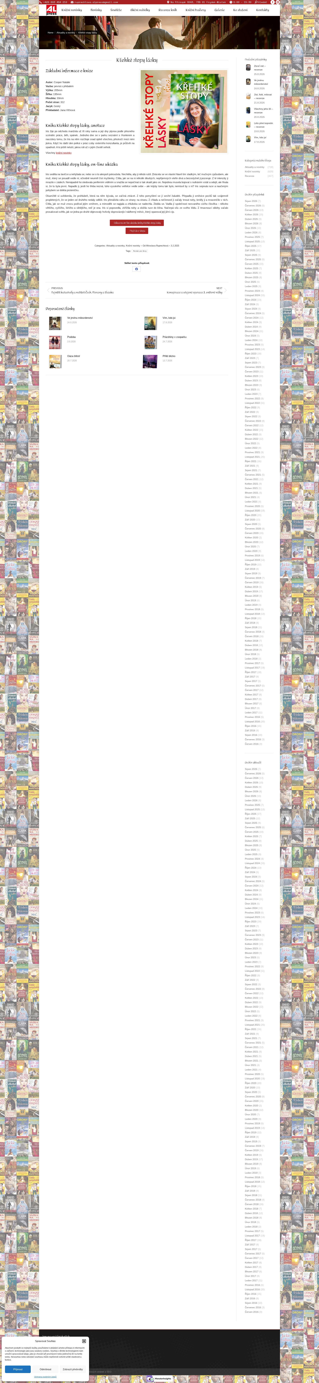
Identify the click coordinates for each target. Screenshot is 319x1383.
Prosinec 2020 (252, 506)
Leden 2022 (251, 447)
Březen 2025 (251, 277)
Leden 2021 (251, 501)
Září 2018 (250, 622)
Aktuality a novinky (115, 245)
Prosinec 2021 (252, 452)
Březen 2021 (251, 492)
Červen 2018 (252, 636)
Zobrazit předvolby (73, 1369)
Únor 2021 (250, 497)
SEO (109, 1372)
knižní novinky (64, 152)
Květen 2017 (251, 694)
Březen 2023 (251, 385)
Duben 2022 (251, 434)
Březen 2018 (251, 649)
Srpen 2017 (251, 681)
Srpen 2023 (251, 362)
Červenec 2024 (253, 313)
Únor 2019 (250, 600)
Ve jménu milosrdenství (80, 317)
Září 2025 (250, 250)
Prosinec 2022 (252, 398)
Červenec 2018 (253, 631)
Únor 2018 (250, 654)
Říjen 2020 (250, 515)
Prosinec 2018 (252, 609)
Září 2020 (250, 519)
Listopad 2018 (252, 613)
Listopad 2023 (252, 349)
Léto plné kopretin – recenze (263, 125)
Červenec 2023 (253, 367)
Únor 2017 (250, 708)
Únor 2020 (250, 546)
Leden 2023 (251, 394)
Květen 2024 (251, 322)
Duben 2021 (251, 488)
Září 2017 (250, 676)
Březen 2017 (251, 703)
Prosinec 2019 (252, 555)
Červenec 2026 (253, 205)
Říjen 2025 (250, 246)
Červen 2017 (252, 690)
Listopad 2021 (252, 456)
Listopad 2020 (252, 510)
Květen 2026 (251, 214)
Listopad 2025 (252, 241)
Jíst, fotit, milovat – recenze (263, 96)
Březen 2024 (251, 331)
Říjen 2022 (250, 407)
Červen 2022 (252, 425)
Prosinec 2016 (252, 717)
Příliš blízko (169, 356)
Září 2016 (250, 730)
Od (155, 245)
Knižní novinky (133, 245)
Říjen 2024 (250, 299)
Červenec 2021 (253, 474)
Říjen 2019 (250, 564)
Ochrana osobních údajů (45, 1377)
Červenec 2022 (253, 421)
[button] (84, 1341)
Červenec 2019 (253, 578)
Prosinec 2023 (252, 344)
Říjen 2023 (250, 353)
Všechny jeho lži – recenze (263, 111)
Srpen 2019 (251, 573)
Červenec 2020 (253, 528)
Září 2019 (250, 569)
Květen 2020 (251, 537)
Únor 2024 (250, 335)
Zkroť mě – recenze (260, 68)
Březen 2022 (251, 439)
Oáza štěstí (73, 356)
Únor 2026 (250, 228)
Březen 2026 (251, 223)
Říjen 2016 (250, 726)
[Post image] (55, 323)
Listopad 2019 (252, 560)
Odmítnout (45, 1369)
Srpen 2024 (251, 308)
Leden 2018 (251, 658)
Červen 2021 (252, 479)
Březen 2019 (251, 596)
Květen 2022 (251, 430)
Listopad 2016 (252, 721)
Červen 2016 (252, 744)
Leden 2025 (251, 286)
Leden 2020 (251, 551)
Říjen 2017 (250, 672)
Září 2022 (250, 412)
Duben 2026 (251, 219)
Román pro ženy (140, 251)
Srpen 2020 (251, 524)
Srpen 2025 (251, 255)
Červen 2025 (252, 264)
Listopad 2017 (252, 667)
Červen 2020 (252, 533)
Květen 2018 (251, 640)
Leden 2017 (251, 712)
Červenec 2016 (253, 739)
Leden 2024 (251, 340)
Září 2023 (250, 358)
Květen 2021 (251, 483)
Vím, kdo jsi (169, 317)
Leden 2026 (251, 232)
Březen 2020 (251, 542)
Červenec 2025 (253, 259)
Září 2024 (250, 304)
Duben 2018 (251, 645)
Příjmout (17, 1369)
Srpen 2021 (251, 470)
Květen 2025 (251, 268)
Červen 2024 (252, 317)
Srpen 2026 (251, 201)
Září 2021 (250, 465)
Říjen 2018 (250, 618)
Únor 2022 (250, 443)
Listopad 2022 (252, 403)
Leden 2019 (251, 605)
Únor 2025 (250, 281)
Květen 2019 (251, 587)
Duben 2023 (251, 380)
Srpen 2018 (251, 627)
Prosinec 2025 (252, 237)
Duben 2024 (251, 326)
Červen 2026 (252, 210)
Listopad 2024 (252, 295)
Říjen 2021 (250, 461)
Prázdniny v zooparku (174, 336)
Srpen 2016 (251, 735)
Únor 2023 (250, 389)
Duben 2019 (251, 591)
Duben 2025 (251, 273)
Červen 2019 (252, 582)
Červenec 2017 (253, 685)
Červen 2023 (252, 371)
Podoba (71, 336)
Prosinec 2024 (252, 290)
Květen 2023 (251, 376)
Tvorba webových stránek (91, 1372)
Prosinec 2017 (252, 663)
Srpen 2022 (251, 416)
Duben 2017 (251, 699)
